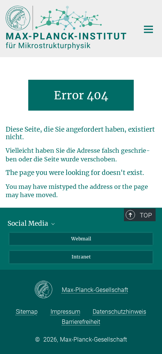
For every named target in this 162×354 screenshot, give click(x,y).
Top (146, 215)
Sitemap (27, 311)
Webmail (81, 239)
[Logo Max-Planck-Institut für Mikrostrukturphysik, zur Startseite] (67, 28)
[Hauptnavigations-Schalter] (148, 29)
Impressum (65, 311)
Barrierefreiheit (81, 321)
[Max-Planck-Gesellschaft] (48, 290)
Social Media (29, 223)
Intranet (81, 257)
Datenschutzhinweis (119, 311)
